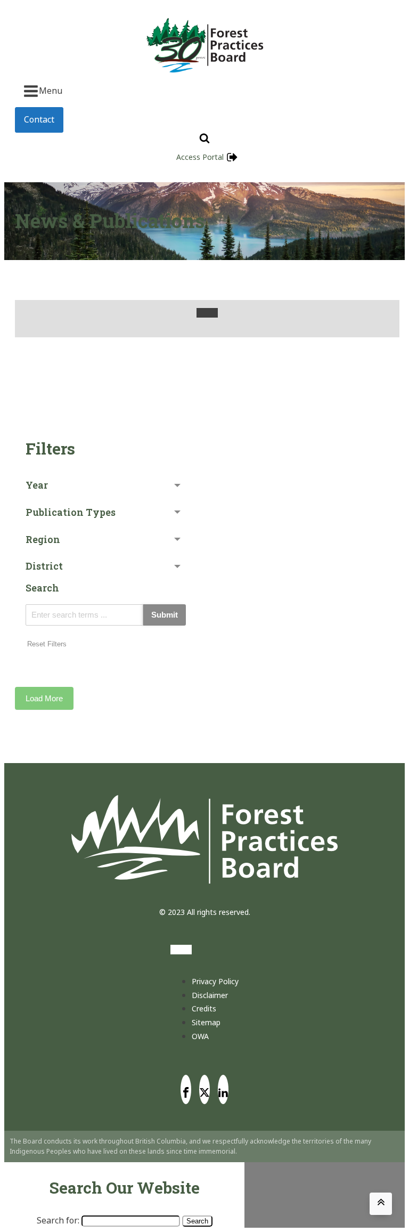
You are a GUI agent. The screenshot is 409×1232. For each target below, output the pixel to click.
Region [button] (43, 539)
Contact (39, 119)
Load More (44, 698)
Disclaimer (210, 995)
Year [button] (37, 485)
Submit (164, 614)
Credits (204, 1008)
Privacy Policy (215, 981)
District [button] (44, 566)
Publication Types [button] (71, 512)
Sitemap (206, 1022)
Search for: (58, 1220)
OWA (200, 1036)
